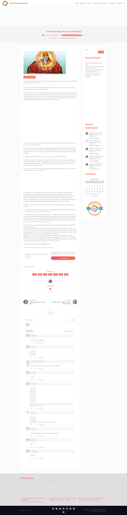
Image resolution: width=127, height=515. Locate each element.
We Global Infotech (101, 511)
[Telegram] (55, 274)
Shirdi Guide (82, 3)
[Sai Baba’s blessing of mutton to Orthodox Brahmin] (63, 488)
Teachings (112, 3)
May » (96, 195)
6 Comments (39, 501)
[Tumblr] (70, 508)
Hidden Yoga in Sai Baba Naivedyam (94, 70)
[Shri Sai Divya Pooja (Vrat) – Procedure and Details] (92, 488)
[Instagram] (60, 508)
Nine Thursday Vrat (103, 3)
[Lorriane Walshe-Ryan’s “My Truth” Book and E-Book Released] (34, 488)
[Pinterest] (45, 274)
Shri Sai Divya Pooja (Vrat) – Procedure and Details (92, 498)
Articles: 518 (50, 291)
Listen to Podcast (30, 77)
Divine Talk (89, 3)
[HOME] (51, 38)
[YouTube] (74, 508)
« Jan (92, 195)
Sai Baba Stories (77, 35)
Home (77, 3)
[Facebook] (34, 274)
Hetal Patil (91, 133)
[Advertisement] (63, 16)
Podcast (71, 35)
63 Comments (97, 500)
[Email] (66, 274)
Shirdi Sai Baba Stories (19, 3)
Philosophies (119, 3)
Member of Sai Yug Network (91, 510)
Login (73, 319)
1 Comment (67, 500)
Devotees (95, 3)
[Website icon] (50, 289)
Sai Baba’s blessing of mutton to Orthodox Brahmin (63, 498)
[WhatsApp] (61, 274)
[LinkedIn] (50, 274)
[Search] (124, 3)
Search (87, 49)
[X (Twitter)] (40, 274)
